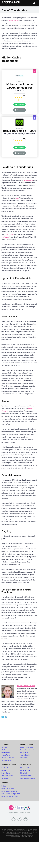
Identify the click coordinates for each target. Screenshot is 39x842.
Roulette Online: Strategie (10, 796)
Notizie (4, 786)
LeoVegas (5, 237)
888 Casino (10, 234)
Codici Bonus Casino (8, 788)
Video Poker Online (26, 775)
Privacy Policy (6, 752)
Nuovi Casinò (24, 752)
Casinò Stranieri (25, 755)
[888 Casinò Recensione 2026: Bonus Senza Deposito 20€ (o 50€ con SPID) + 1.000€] (20, 126)
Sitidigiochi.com (11, 2)
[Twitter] (19, 818)
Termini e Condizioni (8, 757)
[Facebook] (13, 818)
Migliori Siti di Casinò (26, 747)
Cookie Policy (6, 755)
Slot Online (23, 757)
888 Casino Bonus (7, 775)
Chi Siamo (5, 750)
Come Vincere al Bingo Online (11, 794)
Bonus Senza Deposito (27, 750)
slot (17, 198)
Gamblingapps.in (7, 760)
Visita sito (20, 104)
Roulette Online (25, 770)
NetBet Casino (6, 773)
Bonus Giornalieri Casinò (9, 791)
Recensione (20, 110)
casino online (13, 20)
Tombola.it (5, 778)
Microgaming (28, 180)
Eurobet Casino (6, 768)
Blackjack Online (25, 768)
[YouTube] (25, 818)
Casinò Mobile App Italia (27, 778)
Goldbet (4, 770)
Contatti (4, 747)
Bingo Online (24, 773)
